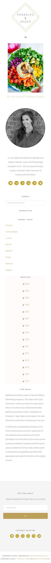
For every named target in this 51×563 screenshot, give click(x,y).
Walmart (9, 263)
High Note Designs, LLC (39, 556)
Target (8, 257)
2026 (27, 284)
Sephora (9, 251)
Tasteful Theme (23, 559)
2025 (27, 291)
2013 (27, 374)
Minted (8, 244)
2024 (27, 298)
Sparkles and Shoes (25, 17)
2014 (27, 367)
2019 (27, 332)
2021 (27, 318)
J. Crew (8, 238)
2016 (27, 353)
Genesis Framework (41, 559)
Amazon (9, 225)
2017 (27, 346)
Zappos (8, 270)
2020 (27, 325)
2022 (27, 311)
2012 (27, 381)
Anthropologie (11, 232)
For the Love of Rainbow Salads (25, 96)
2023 (27, 304)
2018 (27, 339)
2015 (27, 360)
